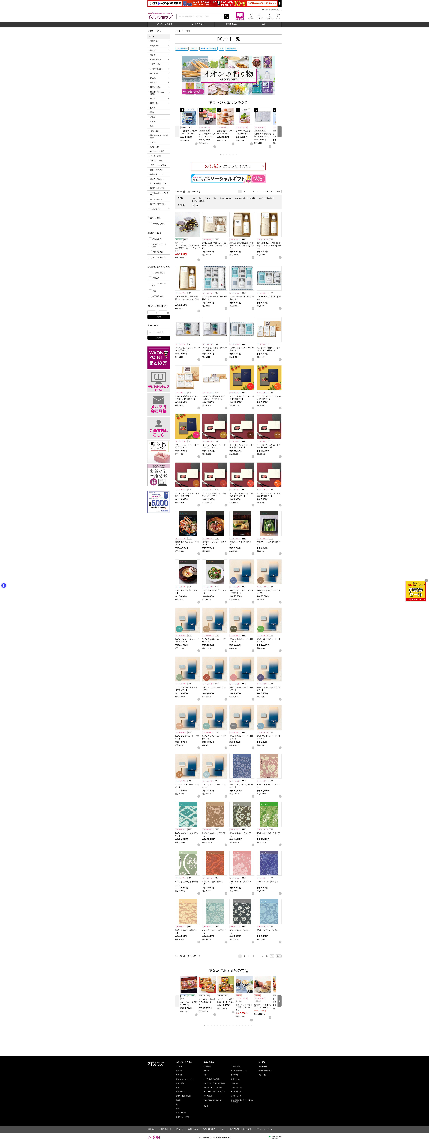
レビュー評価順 (198, 201)
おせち (264, 24)
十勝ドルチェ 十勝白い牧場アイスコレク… (244, 1007)
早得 (221, 49)
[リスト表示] (197, 205)
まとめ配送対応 (181, 49)
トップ (178, 31)
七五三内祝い (155, 64)
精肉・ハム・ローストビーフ (185, 1079)
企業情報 (151, 1129)
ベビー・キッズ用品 (158, 165)
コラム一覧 (262, 1075)
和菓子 (153, 122)
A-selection (234, 1083)
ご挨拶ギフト (155, 209)
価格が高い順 (240, 198)
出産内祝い (154, 41)
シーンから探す (197, 24)
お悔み (153, 108)
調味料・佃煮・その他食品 (159, 136)
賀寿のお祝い (155, 87)
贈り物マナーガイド (265, 1070)
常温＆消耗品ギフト (158, 183)
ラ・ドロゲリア (236, 1091)
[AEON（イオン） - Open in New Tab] (153, 1137)
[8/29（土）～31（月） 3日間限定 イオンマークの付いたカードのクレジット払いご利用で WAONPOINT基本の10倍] (214, 3)
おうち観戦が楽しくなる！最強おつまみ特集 (242, 1101)
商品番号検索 (263, 1066)
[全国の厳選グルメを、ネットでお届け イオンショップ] (160, 15)
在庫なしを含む (158, 224)
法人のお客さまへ (157, 179)
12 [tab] (239, 1025)
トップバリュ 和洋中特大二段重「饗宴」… (207, 1001)
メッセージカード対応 (159, 245)
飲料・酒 (179, 1070)
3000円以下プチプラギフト (159, 194)
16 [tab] (251, 1025)
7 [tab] (223, 1025)
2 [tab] (223, 154)
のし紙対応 (156, 239)
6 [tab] (236, 154)
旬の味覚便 (207, 1066)
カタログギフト (156, 170)
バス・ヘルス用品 (157, 151)
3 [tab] (226, 154)
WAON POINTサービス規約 (214, 1129)
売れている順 (210, 198)
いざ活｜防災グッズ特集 (212, 1079)
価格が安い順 (225, 198)
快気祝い (153, 50)
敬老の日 (206, 1070)
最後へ (279, 191)
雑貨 (177, 1108)
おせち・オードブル (182, 1117)
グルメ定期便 (208, 1096)
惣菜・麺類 (154, 131)
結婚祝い (153, 78)
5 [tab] (217, 1025)
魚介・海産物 (180, 1083)
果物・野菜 (179, 1075)
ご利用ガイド (178, 1129)
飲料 (152, 126)
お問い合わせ (193, 1129)
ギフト (187, 31)
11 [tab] (236, 1025)
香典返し (153, 55)
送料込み (194, 49)
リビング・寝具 (156, 160)
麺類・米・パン (181, 1091)
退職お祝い (154, 103)
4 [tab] (229, 154)
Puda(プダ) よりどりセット (212, 1100)
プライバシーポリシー (265, 1129)
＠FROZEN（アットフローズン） (214, 1091)
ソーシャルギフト (159, 257)
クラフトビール (236, 1096)
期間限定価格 (231, 49)
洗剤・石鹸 (154, 147)
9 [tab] (229, 1025)
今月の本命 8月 (236, 1087)
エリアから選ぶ (236, 1066)
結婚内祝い (154, 46)
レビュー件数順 (265, 198)
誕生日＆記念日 (156, 199)
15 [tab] (248, 1025)
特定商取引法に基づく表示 (240, 1129)
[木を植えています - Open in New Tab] (275, 1137)
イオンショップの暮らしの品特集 (214, 1083)
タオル (153, 142)
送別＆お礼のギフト (158, 188)
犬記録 (206, 1106)
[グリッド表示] (193, 205)
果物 (152, 112)
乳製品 (178, 1100)
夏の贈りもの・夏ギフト (239, 1070)
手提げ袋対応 (157, 252)
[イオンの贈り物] (228, 75)
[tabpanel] (189, 126)
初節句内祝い (155, 59)
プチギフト (234, 1075)
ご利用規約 (163, 1129)
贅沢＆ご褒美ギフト (158, 204)
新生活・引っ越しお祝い (157, 93)
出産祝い (153, 83)
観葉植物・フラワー (158, 174)
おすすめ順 (196, 198)
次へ (272, 191)
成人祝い (153, 99)
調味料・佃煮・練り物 (183, 1096)
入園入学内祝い (156, 69)
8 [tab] (226, 1025)
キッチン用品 (155, 156)
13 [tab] (242, 1025)
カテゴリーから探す (164, 24)
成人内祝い (154, 73)
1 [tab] (220, 154)
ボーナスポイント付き (208, 49)
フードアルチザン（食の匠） (213, 1087)
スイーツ (179, 1066)
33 (267, 191)
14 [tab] (245, 1025)
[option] (194, 205)
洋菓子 (153, 117)
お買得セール (235, 1079)
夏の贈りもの (231, 24)
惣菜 (177, 1087)
